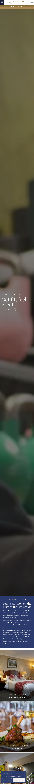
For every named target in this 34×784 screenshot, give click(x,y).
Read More (7, 780)
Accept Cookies (19, 780)
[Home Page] (16, 2)
